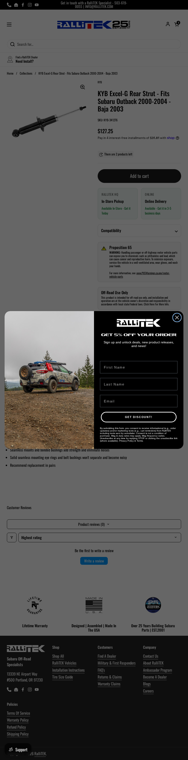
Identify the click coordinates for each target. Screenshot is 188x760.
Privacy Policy (126, 441)
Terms (140, 441)
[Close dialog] (177, 317)
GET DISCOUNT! (138, 417)
